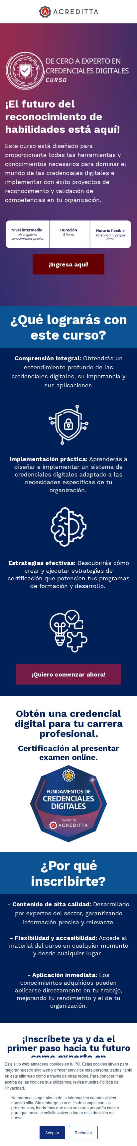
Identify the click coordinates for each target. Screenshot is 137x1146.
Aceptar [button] (52, 1132)
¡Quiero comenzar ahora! (68, 674)
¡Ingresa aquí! (68, 264)
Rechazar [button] (83, 1132)
